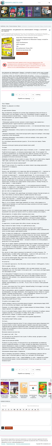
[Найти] (49, 2)
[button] (3, 409)
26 (33, 94)
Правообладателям (10, 443)
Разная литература (28, 37)
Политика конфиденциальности (23, 443)
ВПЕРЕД (38, 94)
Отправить (8, 427)
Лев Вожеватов (24, 42)
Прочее (36, 37)
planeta (13, 2)
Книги (21, 37)
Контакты (3, 443)
